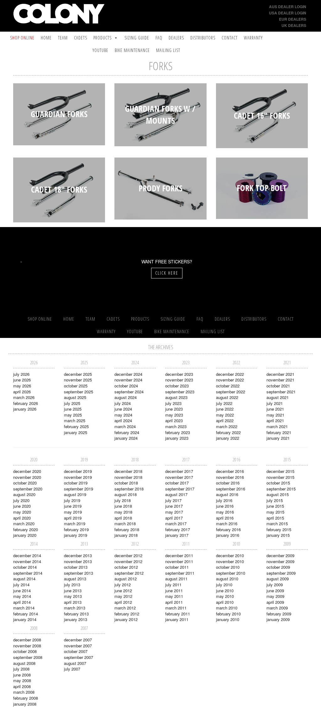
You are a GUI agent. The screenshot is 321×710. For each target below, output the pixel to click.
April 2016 (225, 518)
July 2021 (274, 403)
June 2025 (73, 409)
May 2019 (73, 512)
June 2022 (225, 409)
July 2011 (173, 585)
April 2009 (275, 602)
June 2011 (174, 590)
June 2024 (123, 409)
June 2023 (174, 409)
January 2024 (126, 438)
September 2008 (27, 657)
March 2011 (176, 608)
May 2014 (22, 596)
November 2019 (78, 477)
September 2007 (78, 657)
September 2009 (281, 573)
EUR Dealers (292, 19)
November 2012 (128, 561)
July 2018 (122, 500)
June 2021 (275, 409)
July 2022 (224, 403)
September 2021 (281, 392)
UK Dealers (294, 25)
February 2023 (177, 432)
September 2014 (27, 573)
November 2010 (230, 561)
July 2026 (21, 374)
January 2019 (75, 535)
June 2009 (275, 590)
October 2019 (75, 483)
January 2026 (24, 409)
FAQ (158, 38)
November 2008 (27, 646)
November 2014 (27, 561)
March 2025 (74, 420)
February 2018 (126, 529)
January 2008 (24, 704)
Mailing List (168, 50)
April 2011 (174, 602)
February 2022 (228, 432)
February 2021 (278, 432)
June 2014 (22, 590)
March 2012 (125, 608)
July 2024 (122, 403)
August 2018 (125, 494)
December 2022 (230, 374)
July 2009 (274, 585)
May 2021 (275, 415)
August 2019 (75, 494)
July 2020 (21, 500)
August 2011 (176, 579)
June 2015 (275, 506)
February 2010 (228, 614)
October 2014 (25, 567)
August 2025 (75, 397)
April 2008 (22, 686)
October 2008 (25, 651)
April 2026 (22, 392)
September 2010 (230, 573)
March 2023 (176, 426)
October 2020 (25, 483)
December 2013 (78, 555)
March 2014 (23, 608)
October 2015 (278, 483)
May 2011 (174, 596)
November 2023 (179, 380)
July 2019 (72, 500)
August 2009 (277, 579)
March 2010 (226, 608)
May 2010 (225, 596)
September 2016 (230, 489)
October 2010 (227, 567)
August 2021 (277, 397)
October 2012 (126, 567)
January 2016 (227, 535)
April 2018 (123, 518)
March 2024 (125, 426)
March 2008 (23, 692)
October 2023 (177, 386)
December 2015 (280, 471)
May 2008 (22, 680)
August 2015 (277, 494)
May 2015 (275, 512)
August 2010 (227, 579)
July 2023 (173, 403)
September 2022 (230, 392)
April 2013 (73, 602)
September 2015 (281, 489)
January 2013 (75, 619)
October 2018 (126, 483)
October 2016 (227, 483)
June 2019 (73, 506)
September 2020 (27, 489)
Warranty (253, 38)
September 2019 (78, 489)
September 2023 (179, 392)
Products (102, 38)
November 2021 (280, 380)
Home (46, 38)
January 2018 (126, 535)
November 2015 (280, 477)
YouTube (100, 50)
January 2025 (75, 432)
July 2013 (72, 585)
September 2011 (179, 573)
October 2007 (75, 651)
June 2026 (22, 380)
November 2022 (230, 380)
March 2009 (277, 608)
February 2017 (177, 529)
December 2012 (128, 555)
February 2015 (278, 529)
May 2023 (174, 415)
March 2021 (277, 426)
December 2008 (27, 640)
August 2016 (227, 494)
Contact (230, 38)
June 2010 (225, 590)
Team (63, 38)
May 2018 (123, 512)
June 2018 (123, 506)
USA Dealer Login (287, 13)
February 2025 (76, 426)
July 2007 (72, 669)
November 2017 (179, 477)
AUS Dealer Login (287, 6)
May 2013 (73, 596)
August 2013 (75, 579)
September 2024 (129, 392)
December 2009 (280, 555)
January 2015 (278, 535)
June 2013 (73, 590)
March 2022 (226, 426)
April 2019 (73, 518)
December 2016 (230, 471)
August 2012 (125, 579)
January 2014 (24, 619)
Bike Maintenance (132, 50)
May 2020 (22, 512)
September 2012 (129, 573)
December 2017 (179, 471)
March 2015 (277, 523)
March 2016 (226, 523)
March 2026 (23, 397)
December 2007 (78, 640)
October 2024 (126, 386)
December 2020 (27, 471)
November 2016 (230, 477)
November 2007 (78, 646)
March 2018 (125, 523)
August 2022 (227, 397)
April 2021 (275, 420)
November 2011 (179, 561)
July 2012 (122, 585)
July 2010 (224, 585)
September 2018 (129, 489)
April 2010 (225, 602)
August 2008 (24, 663)
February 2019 (76, 529)
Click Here (166, 273)
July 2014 (21, 585)
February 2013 (76, 614)
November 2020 (27, 477)
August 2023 (176, 397)
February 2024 (126, 432)
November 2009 (280, 561)
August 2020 (24, 494)
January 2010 (227, 619)
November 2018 (128, 477)
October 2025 (75, 386)
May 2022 (225, 415)
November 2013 (78, 561)
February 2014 (25, 614)
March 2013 (74, 608)
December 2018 (128, 471)
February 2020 (25, 529)
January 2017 (176, 535)
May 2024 (123, 415)
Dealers (176, 38)
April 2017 (174, 518)
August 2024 (125, 397)
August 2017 (176, 494)
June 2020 (22, 506)
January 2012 (126, 619)
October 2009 (278, 567)
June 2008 (22, 675)
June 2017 (174, 506)
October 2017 (177, 483)
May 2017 (174, 512)
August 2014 (24, 579)
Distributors (202, 38)
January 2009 (278, 619)
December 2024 (128, 374)
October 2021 (278, 386)
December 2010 (230, 555)
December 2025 (78, 374)
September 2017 (179, 489)
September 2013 (78, 573)
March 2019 (74, 523)
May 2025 (73, 415)
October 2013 (75, 567)
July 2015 (274, 500)
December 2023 (179, 374)
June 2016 (225, 506)
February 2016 (228, 529)
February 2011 (177, 614)
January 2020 (24, 535)
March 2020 (23, 523)
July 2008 (21, 669)
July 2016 (224, 500)
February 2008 (25, 698)
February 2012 (126, 614)
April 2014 (22, 602)
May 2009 (275, 596)
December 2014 (27, 555)
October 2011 (177, 567)
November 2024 (128, 380)
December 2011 (179, 555)
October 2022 (227, 386)
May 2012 (123, 596)
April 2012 (123, 602)
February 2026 (25, 403)
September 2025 (78, 392)
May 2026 (22, 386)
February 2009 (278, 614)
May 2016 (225, 512)
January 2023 (176, 438)
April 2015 (275, 518)
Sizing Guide (136, 38)
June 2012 (123, 590)
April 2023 (174, 420)
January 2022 (227, 438)
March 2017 (176, 523)
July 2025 (72, 403)
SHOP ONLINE (22, 38)
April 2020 (22, 518)
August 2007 (75, 663)
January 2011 (176, 619)
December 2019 (78, 471)
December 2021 (280, 374)
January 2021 (278, 438)
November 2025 (78, 380)
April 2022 (225, 420)
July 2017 (173, 500)
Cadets (80, 38)
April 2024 (123, 420)
